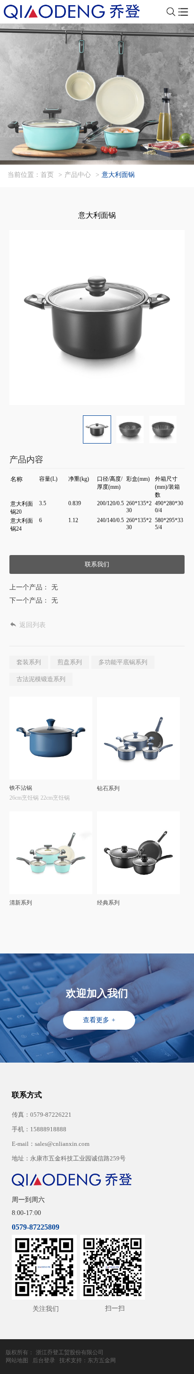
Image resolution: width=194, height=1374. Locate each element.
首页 (47, 174)
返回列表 (32, 624)
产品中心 (78, 174)
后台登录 (43, 1360)
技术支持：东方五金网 (87, 1360)
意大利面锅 (118, 174)
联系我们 (97, 564)
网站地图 (17, 1360)
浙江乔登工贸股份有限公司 (70, 1352)
